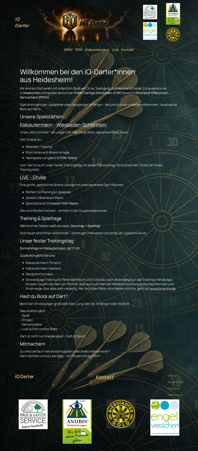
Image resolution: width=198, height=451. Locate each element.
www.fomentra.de (163, 288)
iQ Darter (22, 22)
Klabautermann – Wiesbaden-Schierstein (63, 125)
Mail (61, 356)
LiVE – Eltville (33, 177)
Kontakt (104, 377)
